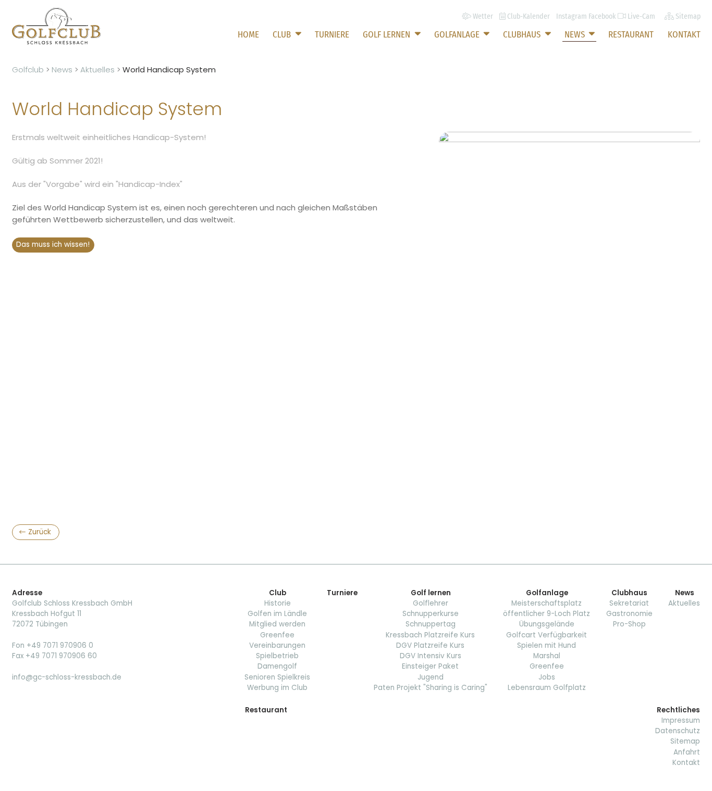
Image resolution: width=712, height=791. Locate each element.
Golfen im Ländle (277, 614)
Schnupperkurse (430, 614)
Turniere (332, 34)
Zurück (39, 532)
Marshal (546, 656)
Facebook (603, 16)
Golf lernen (387, 34)
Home (248, 34)
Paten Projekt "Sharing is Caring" (430, 688)
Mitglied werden (277, 624)
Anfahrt (686, 752)
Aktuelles (98, 69)
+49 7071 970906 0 (60, 645)
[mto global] (56, 26)
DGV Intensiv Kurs (430, 656)
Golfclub (29, 69)
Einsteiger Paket (430, 666)
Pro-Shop (629, 624)
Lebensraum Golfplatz (547, 688)
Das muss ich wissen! (53, 244)
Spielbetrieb (277, 656)
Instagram (572, 16)
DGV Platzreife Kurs (430, 645)
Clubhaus (523, 34)
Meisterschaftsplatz (546, 603)
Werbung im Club (277, 688)
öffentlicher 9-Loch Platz (546, 614)
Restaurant (631, 34)
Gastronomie (629, 614)
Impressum (680, 720)
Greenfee (277, 635)
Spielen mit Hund (546, 645)
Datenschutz (677, 731)
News (575, 34)
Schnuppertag (431, 624)
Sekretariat (629, 603)
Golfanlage (458, 34)
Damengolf (277, 666)
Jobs (546, 677)
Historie (277, 603)
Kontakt (684, 34)
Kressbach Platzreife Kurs (430, 635)
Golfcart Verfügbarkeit (546, 635)
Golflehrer (430, 603)
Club (283, 34)
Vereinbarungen (277, 645)
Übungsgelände (546, 624)
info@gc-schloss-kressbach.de (66, 677)
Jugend (431, 677)
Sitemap (685, 741)
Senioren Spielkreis (277, 677)
